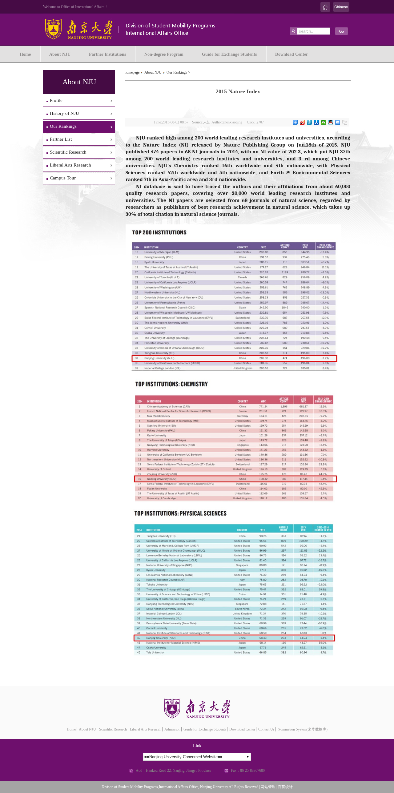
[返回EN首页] (138, 43)
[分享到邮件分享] (337, 122)
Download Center (242, 729)
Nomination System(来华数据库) (303, 729)
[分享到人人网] (316, 122)
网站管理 (268, 787)
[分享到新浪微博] (302, 122)
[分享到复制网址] (345, 122)
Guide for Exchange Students (204, 729)
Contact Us (266, 729)
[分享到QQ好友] (330, 122)
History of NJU (64, 113)
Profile (56, 100)
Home (71, 729)
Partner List (61, 139)
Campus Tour (63, 177)
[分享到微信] (323, 122)
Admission (172, 729)
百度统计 (285, 787)
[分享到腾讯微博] (309, 122)
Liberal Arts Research (70, 165)
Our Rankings (63, 126)
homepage (132, 72)
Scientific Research (68, 152)
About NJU (153, 72)
